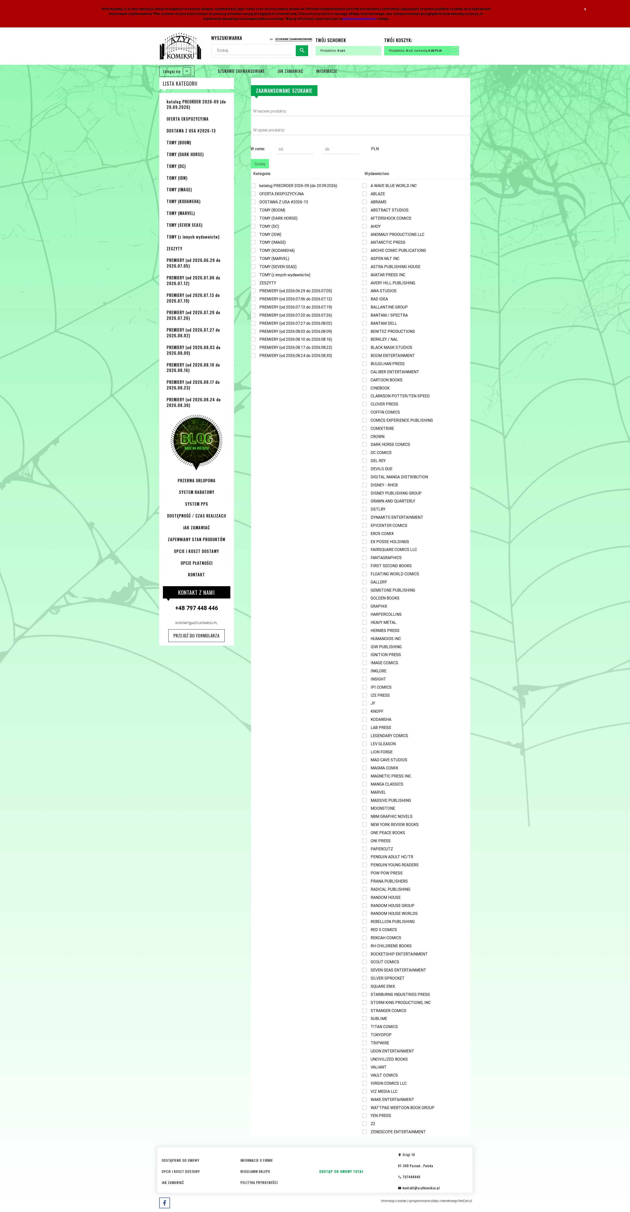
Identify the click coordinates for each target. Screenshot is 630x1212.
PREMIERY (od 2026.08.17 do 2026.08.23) (193, 385)
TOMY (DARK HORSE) (185, 154)
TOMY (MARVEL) (181, 213)
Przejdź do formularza (196, 635)
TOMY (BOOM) (179, 142)
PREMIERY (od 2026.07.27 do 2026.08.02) (193, 333)
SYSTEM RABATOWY (196, 492)
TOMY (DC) (176, 166)
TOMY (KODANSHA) (184, 201)
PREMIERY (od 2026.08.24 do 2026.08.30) (194, 402)
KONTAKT (196, 575)
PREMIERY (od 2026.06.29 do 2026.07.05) (193, 263)
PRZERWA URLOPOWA (197, 481)
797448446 (411, 1176)
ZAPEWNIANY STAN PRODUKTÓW (196, 539)
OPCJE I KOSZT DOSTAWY (196, 551)
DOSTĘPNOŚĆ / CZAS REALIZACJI (196, 516)
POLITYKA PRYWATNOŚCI (259, 1182)
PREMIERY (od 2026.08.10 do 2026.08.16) (193, 367)
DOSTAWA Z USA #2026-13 (191, 131)
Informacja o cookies (394, 1201)
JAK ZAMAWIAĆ (290, 71)
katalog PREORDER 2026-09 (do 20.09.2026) (196, 104)
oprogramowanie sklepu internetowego (433, 1201)
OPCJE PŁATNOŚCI (197, 563)
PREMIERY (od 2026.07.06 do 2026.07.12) (193, 280)
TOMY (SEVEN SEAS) (185, 225)
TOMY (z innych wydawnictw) (193, 237)
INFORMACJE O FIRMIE (256, 1160)
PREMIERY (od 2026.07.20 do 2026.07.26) (193, 315)
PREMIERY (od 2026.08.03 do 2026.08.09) (193, 350)
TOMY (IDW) (177, 178)
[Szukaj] (302, 50)
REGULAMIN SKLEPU (255, 1171)
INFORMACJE (326, 71)
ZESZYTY (174, 249)
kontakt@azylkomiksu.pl (196, 623)
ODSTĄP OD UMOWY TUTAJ (341, 1171)
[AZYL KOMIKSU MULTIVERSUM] (180, 46)
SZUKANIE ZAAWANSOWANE (241, 71)
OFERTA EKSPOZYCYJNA (188, 119)
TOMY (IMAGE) (179, 190)
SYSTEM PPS (196, 504)
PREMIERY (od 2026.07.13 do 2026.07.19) (193, 298)
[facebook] (164, 1202)
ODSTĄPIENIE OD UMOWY (180, 1160)
